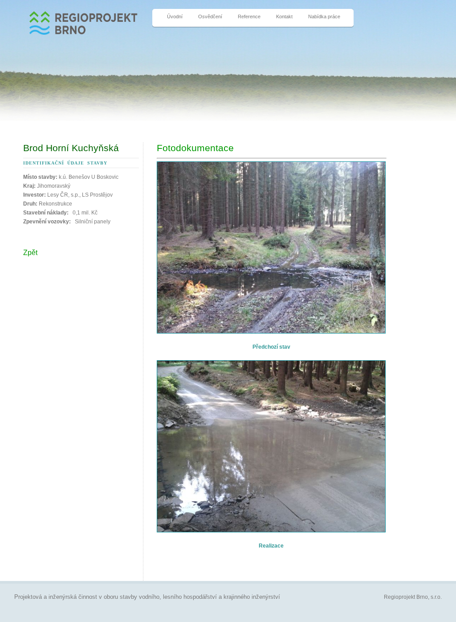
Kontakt (284, 16)
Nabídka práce (324, 16)
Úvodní (175, 16)
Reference (249, 16)
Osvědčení (210, 16)
